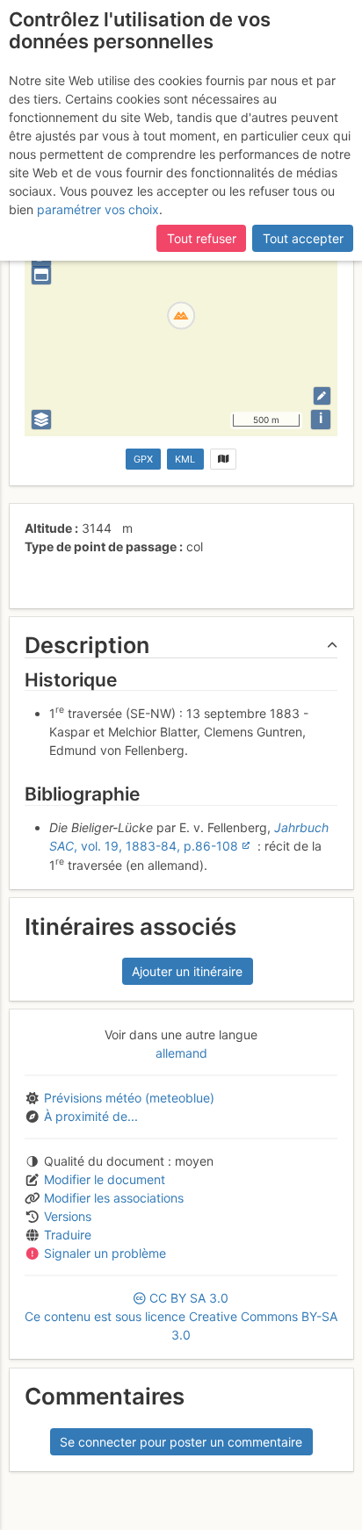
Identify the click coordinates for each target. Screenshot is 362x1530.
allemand (181, 1052)
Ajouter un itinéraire (187, 971)
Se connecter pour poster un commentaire (181, 1441)
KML (185, 459)
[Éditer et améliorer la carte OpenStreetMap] (322, 395)
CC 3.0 (181, 1316)
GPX (143, 459)
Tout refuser (201, 238)
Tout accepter (303, 238)
